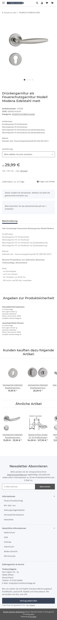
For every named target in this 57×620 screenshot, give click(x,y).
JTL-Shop (33, 616)
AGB (6, 537)
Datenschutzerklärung (17, 474)
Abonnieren (45, 486)
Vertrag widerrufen (28, 600)
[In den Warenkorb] (4, 19)
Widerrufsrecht (10, 551)
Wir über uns (10, 505)
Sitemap (7, 542)
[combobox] (28, 154)
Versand (23, 171)
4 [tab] (32, 80)
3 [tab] (30, 80)
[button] (38, 3)
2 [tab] (27, 80)
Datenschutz (9, 532)
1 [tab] (24, 80)
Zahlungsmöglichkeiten (14, 510)
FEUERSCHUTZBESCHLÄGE (23, 114)
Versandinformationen (14, 514)
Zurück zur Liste (10, 12)
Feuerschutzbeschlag (13, 500)
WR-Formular (10, 556)
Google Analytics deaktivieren (14, 612)
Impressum (9, 546)
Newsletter (9, 519)
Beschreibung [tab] (9, 221)
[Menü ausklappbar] (3, 1)
